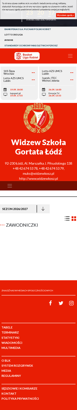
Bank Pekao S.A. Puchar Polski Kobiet (27, 29)
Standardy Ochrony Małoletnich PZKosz (31, 45)
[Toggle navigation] (70, 56)
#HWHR (8, 40)
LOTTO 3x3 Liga (13, 34)
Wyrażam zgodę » (65, 15)
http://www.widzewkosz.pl (38, 178)
